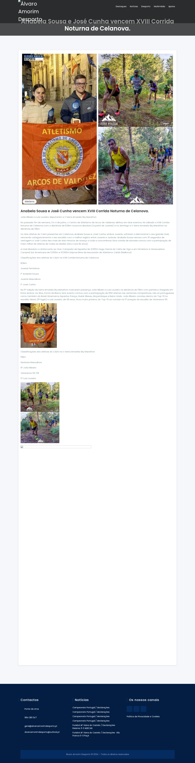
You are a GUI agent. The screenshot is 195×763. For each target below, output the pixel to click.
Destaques (121, 6)
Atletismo (29, 201)
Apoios (171, 6)
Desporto (145, 6)
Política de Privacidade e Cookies (143, 716)
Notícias (134, 6)
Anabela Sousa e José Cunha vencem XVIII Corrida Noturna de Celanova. (85, 211)
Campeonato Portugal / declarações (91, 707)
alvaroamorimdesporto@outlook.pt (42, 732)
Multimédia (159, 6)
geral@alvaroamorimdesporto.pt (41, 726)
